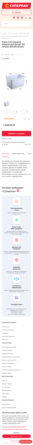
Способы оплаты (7, 350)
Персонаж (5, 339)
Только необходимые (16, 441)
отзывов (5, 58)
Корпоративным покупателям (11, 357)
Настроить (16, 432)
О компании (5, 326)
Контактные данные (8, 330)
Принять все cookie (16, 436)
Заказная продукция (8, 363)
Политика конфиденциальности (11, 370)
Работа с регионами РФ (9, 360)
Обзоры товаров (7, 384)
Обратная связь (26, 441)
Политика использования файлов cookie (14, 426)
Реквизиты (5, 333)
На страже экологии (8, 336)
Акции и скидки (6, 366)
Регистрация (6, 404)
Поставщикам (6, 387)
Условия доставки (7, 353)
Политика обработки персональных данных (15, 429)
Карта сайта (5, 393)
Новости (4, 380)
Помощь (4, 397)
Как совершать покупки (9, 347)
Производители (6, 390)
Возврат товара (6, 373)
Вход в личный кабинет (9, 407)
